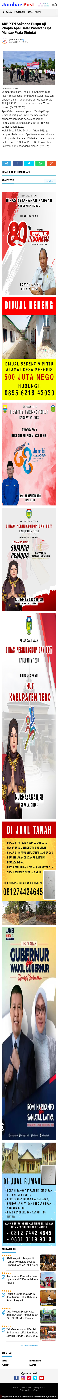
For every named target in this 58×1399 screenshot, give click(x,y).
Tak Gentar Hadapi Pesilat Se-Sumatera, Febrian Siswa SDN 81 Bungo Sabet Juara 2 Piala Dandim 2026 (22, 1334)
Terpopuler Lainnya (29, 1346)
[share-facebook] (18, 163)
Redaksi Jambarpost (22, 1387)
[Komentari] (51, 163)
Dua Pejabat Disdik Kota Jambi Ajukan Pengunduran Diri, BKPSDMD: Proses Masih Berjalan (22, 1316)
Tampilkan (49, 181)
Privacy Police (39, 1387)
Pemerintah (20, 12)
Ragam (9, 12)
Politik (38, 12)
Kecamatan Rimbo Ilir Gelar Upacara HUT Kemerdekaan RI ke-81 (22, 1279)
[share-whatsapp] (40, 163)
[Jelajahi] (54, 4)
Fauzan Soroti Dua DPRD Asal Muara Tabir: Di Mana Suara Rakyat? (21, 1297)
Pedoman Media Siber (29, 1390)
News (30, 12)
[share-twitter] (29, 163)
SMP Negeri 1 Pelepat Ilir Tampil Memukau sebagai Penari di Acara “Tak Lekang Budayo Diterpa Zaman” (22, 1263)
